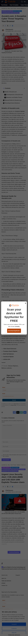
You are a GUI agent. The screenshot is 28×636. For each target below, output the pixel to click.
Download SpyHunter (14, 330)
